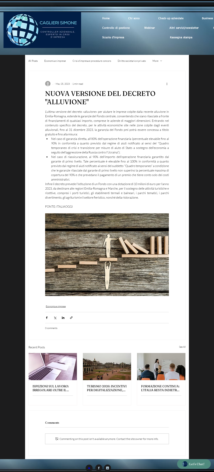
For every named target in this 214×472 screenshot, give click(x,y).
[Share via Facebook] (46, 317)
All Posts (33, 60)
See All (182, 346)
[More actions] (167, 84)
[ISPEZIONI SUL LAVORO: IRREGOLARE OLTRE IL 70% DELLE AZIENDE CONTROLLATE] (53, 366)
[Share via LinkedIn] (63, 317)
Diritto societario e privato (132, 60)
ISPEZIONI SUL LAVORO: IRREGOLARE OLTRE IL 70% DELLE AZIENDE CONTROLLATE (51, 388)
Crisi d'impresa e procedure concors (92, 60)
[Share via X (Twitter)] (55, 317)
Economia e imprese (55, 60)
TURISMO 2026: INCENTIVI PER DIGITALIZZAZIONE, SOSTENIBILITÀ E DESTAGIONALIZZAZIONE (107, 388)
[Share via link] (71, 317)
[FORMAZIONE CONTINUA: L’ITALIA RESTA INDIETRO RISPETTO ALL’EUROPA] (161, 366)
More (155, 60)
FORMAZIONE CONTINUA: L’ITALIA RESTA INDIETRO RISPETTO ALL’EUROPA (160, 388)
